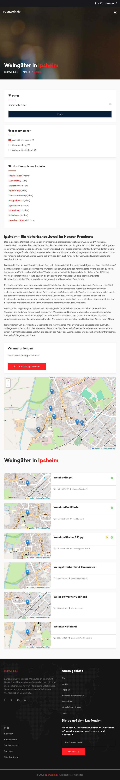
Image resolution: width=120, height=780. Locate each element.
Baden (65, 683)
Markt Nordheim (16, 195)
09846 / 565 (61, 608)
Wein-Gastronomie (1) (23, 140)
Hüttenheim (14, 210)
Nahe (64, 713)
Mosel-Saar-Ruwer (71, 707)
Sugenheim (14, 180)
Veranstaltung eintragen (28, 366)
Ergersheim (14, 185)
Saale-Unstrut (11, 745)
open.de (12, 11)
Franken (26, 71)
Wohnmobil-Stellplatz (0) (24, 150)
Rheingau (8, 733)
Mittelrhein (67, 701)
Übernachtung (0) (21, 145)
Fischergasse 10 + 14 (81, 548)
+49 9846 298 (62, 548)
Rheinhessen (10, 739)
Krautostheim (15, 175)
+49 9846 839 (62, 519)
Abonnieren (73, 751)
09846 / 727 (61, 638)
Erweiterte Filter (17, 104)
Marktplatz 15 (78, 519)
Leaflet (97, 448)
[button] (77, 422)
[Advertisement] (60, 38)
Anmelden (109, 3)
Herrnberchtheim (17, 220)
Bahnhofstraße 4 (79, 489)
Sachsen (8, 751)
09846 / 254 (61, 578)
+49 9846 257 (62, 489)
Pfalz (6, 727)
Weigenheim (14, 200)
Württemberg (11, 756)
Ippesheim (13, 205)
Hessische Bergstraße (73, 695)
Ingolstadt (13, 190)
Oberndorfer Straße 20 (81, 638)
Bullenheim (13, 215)
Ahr (64, 678)
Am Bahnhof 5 (77, 608)
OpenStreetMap (109, 448)
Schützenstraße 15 (79, 578)
